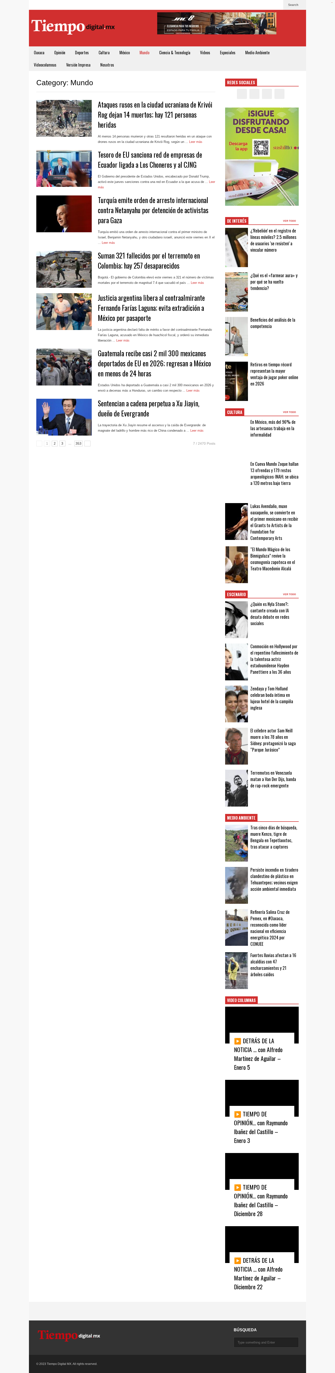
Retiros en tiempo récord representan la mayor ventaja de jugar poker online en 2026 (274, 374)
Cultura (104, 52)
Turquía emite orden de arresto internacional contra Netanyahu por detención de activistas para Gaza (153, 210)
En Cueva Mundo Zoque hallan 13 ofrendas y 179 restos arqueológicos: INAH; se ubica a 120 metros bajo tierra (274, 473)
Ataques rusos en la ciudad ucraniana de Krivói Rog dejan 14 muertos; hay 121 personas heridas (155, 114)
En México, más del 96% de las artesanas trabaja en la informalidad (273, 428)
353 (78, 443)
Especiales (227, 52)
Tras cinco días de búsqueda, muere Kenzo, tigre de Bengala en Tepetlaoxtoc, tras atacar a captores (273, 837)
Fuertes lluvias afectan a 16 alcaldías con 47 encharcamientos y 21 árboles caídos (273, 964)
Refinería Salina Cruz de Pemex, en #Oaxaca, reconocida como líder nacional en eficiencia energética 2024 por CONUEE (270, 928)
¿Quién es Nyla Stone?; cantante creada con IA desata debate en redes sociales (269, 613)
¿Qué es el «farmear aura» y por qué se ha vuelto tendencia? (273, 281)
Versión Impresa (78, 65)
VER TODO (290, 221)
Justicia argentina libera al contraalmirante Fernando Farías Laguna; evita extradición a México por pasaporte (151, 308)
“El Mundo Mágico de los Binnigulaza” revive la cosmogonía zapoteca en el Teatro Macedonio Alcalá (272, 559)
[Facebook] (253, 5)
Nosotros (107, 65)
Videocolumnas (45, 65)
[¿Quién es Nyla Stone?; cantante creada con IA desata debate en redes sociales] (236, 619)
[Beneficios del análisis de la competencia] (236, 336)
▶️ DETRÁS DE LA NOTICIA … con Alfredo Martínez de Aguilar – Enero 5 (258, 1053)
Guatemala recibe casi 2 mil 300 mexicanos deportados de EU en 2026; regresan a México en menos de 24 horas (154, 363)
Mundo (144, 52)
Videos (205, 52)
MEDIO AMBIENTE (241, 818)
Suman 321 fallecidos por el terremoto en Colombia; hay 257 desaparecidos (149, 260)
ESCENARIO (236, 594)
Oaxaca (39, 52)
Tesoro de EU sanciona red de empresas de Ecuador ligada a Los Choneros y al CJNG (150, 160)
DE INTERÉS (236, 221)
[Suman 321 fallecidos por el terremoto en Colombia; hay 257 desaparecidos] (64, 269)
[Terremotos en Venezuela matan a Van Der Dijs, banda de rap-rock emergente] (236, 788)
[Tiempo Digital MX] (73, 28)
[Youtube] (277, 5)
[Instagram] (269, 5)
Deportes (82, 52)
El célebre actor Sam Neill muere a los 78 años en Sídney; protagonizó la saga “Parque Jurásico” (273, 740)
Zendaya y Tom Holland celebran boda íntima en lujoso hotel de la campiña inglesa (271, 698)
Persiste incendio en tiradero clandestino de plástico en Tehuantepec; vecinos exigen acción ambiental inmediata (274, 879)
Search (293, 5)
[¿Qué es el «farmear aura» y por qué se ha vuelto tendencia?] (236, 292)
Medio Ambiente (257, 52)
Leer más (196, 142)
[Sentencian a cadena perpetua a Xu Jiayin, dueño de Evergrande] (64, 417)
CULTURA (234, 412)
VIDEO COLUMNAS (241, 1000)
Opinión (59, 52)
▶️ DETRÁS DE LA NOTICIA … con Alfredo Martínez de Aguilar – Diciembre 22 (258, 1273)
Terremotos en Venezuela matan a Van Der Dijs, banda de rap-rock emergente (273, 779)
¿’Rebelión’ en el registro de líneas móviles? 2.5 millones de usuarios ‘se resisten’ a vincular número (273, 240)
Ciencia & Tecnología (174, 52)
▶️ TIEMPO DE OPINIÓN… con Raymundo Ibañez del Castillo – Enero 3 (261, 1127)
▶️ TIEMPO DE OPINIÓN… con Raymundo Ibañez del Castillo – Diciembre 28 (261, 1200)
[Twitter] (261, 5)
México (124, 52)
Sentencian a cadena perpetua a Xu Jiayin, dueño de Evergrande (148, 408)
